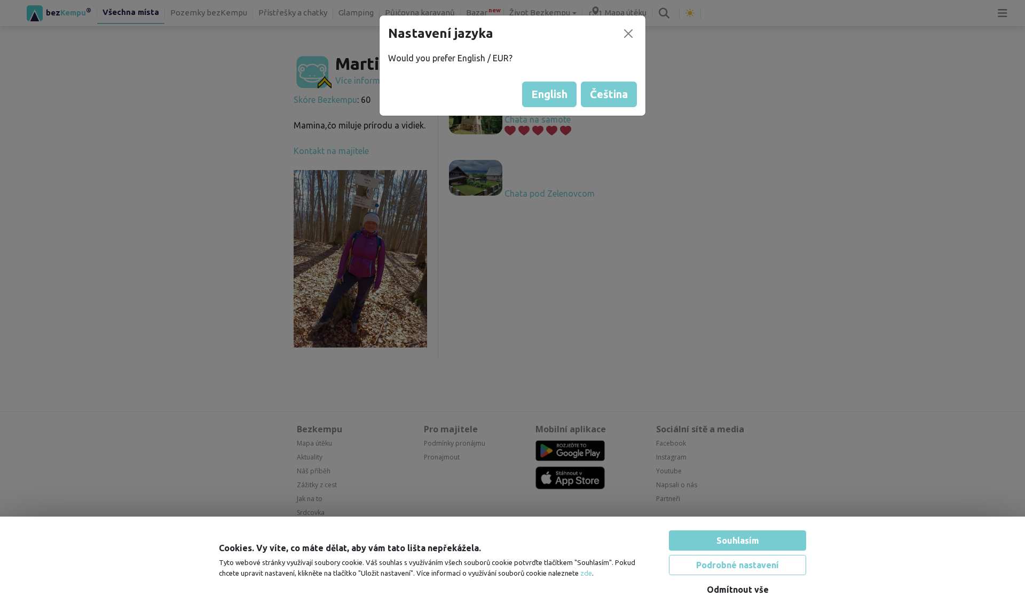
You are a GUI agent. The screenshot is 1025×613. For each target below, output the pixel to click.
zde (586, 573)
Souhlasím (737, 540)
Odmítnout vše (738, 589)
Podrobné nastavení (737, 565)
